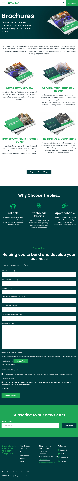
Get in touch (72, 3)
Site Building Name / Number (12, 314)
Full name (8, 271)
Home (4, 472)
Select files (21, 361)
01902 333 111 (44, 459)
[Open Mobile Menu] (4, 3)
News (22, 452)
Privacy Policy (26, 472)
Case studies (24, 455)
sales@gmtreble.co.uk (47, 463)
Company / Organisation (13, 297)
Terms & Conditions (13, 472)
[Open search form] (63, 3)
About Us (23, 449)
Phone (7, 289)
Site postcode (9, 306)
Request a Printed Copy (39, 172)
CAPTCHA (5, 389)
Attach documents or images (12, 352)
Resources (23, 458)
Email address (10, 280)
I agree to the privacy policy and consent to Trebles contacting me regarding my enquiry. (39, 374)
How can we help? (8, 323)
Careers (22, 461)
